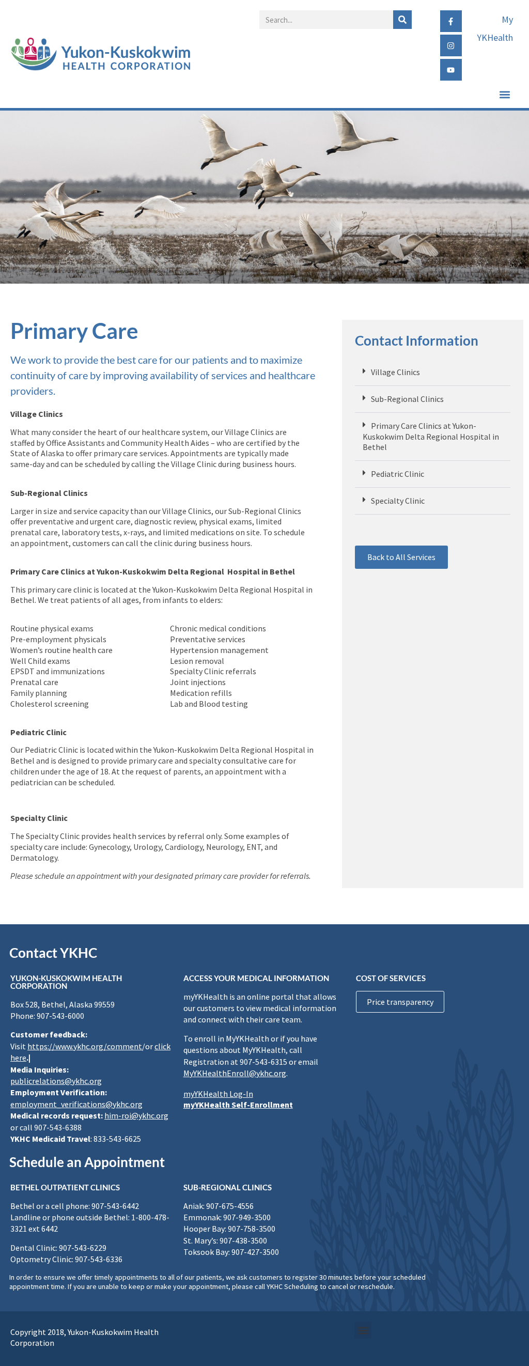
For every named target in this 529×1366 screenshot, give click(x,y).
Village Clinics (395, 372)
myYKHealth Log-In (218, 1094)
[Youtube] (451, 70)
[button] (505, 94)
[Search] (402, 19)
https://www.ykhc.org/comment (84, 1046)
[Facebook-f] (451, 21)
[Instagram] (451, 45)
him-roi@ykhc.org (136, 1115)
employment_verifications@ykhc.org (76, 1104)
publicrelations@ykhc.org (56, 1081)
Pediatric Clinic (397, 474)
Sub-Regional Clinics (407, 399)
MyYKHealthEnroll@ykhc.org (234, 1073)
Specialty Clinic (398, 500)
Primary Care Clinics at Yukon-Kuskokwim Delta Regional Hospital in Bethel (431, 437)
